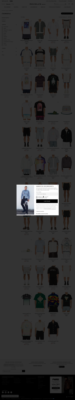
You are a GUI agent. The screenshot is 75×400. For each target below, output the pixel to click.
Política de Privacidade (47, 208)
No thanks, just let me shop (42, 213)
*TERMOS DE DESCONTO (40, 211)
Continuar (47, 201)
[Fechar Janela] (58, 186)
